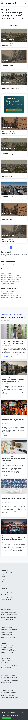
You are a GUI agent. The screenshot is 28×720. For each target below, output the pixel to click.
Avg (2, 581)
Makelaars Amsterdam (7, 652)
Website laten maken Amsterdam (9, 665)
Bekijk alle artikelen (5, 320)
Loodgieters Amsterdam (7, 616)
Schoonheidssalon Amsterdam (8, 612)
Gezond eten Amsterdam (7, 601)
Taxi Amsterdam (5, 594)
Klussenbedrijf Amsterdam (7, 646)
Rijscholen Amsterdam (6, 591)
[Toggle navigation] (25, 3)
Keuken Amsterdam (6, 660)
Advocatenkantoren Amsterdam (9, 680)
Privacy (3, 583)
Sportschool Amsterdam (7, 667)
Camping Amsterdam (6, 632)
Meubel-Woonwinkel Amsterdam (9, 629)
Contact (3, 574)
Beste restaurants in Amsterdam (9, 295)
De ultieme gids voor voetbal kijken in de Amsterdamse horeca (13, 420)
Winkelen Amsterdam (6, 627)
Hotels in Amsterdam (6, 301)
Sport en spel (6, 417)
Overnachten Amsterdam (7, 634)
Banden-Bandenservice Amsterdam (10, 679)
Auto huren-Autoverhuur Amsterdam (10, 677)
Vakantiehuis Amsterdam (7, 636)
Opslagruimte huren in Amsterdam (10, 275)
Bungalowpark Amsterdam (8, 637)
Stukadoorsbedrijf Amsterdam (8, 617)
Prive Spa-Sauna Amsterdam (8, 692)
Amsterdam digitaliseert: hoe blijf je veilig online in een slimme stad (13, 538)
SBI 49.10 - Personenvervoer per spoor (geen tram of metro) (14, 255)
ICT (3, 496)
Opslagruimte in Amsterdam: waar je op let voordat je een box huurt (14, 342)
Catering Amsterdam (6, 611)
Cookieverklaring (5, 579)
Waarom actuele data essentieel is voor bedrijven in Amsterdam (13, 499)
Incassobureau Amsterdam (8, 694)
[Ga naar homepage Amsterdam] (8, 3)
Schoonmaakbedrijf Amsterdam (9, 651)
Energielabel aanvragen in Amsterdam (11, 277)
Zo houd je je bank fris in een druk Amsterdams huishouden (13, 380)
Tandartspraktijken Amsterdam (9, 614)
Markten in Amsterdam (7, 299)
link (9, 264)
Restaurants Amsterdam (7, 609)
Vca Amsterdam (5, 662)
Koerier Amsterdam (6, 273)
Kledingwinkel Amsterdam (7, 664)
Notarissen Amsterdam (7, 647)
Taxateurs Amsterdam (6, 649)
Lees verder (6, 356)
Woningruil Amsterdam (7, 690)
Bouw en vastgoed (8, 456)
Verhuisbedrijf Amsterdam (7, 619)
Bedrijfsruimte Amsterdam (7, 695)
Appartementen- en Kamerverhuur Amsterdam (13, 631)
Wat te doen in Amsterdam (8, 291)
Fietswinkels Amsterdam (7, 592)
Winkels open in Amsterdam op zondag (11, 297)
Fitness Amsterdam (6, 303)
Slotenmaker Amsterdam (7, 682)
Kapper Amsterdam (6, 596)
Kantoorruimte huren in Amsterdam (10, 272)
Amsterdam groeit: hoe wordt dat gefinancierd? (13, 459)
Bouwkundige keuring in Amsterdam (10, 279)
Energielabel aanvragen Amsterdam (10, 281)
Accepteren (6, 718)
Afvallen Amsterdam (6, 599)
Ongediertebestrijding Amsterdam (9, 697)
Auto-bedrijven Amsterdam (8, 675)
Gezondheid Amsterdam (7, 598)
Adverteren (4, 576)
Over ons (3, 578)
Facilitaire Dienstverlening (11, 377)
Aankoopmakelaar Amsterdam (9, 283)
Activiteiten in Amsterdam (7, 293)
